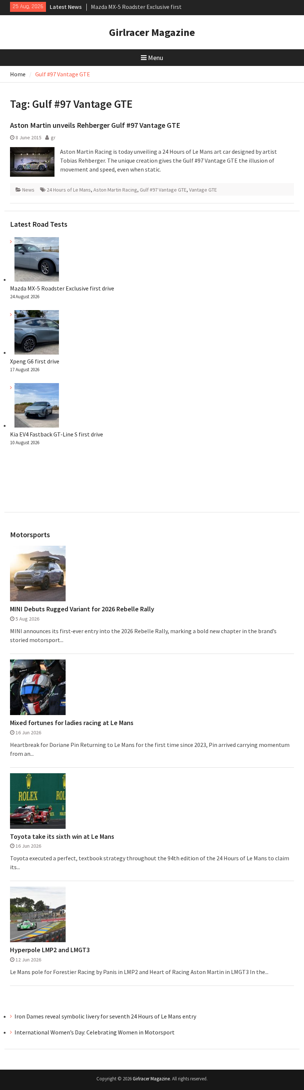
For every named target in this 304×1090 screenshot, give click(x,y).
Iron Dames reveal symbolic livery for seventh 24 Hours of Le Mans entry (105, 1016)
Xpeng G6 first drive (34, 361)
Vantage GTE (203, 189)
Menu (155, 57)
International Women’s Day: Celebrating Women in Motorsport (95, 1032)
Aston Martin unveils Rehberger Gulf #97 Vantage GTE (95, 125)
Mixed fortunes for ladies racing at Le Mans (71, 723)
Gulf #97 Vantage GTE (163, 189)
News (28, 189)
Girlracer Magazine (152, 32)
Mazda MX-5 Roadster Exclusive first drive (62, 288)
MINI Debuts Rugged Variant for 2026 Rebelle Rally (82, 609)
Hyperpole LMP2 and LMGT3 (50, 950)
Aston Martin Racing (115, 189)
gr (53, 137)
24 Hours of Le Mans (69, 189)
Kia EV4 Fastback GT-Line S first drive (56, 434)
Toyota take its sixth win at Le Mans (62, 837)
